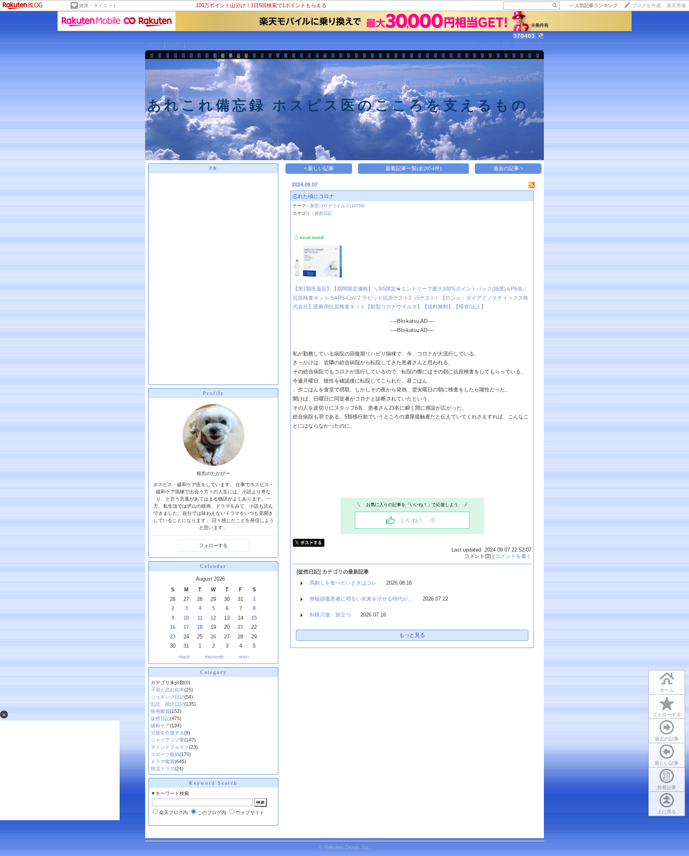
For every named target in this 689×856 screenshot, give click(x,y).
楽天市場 (676, 5)
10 (186, 618)
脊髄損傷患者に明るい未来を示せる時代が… (361, 599)
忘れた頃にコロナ (313, 196)
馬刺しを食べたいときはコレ (343, 583)
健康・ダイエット (98, 5)
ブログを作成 (646, 5)
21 (240, 627)
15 (254, 618)
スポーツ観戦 (165, 754)
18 (200, 627)
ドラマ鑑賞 (163, 761)
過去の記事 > (508, 168)
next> (243, 656)
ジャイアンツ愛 (167, 740)
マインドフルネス (170, 747)
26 (213, 637)
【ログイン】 (528, 44)
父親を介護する (167, 733)
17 (186, 627)
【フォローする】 (490, 44)
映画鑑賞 (160, 711)
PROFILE (198, 45)
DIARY (175, 45)
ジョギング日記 (167, 697)
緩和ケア (160, 725)
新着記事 (666, 787)
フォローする (666, 714)
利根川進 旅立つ (330, 615)
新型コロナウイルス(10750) (337, 205)
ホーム (666, 690)
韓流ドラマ (163, 769)
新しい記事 (667, 763)
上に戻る (666, 812)
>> (593, 5)
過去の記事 (667, 739)
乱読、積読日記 (167, 704)
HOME (154, 45)
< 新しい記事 (319, 168)
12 (213, 618)
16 (172, 627)
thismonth (214, 656)
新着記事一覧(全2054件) (413, 168)
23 (172, 637)
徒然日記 (160, 718)
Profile (213, 393)
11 (200, 618)
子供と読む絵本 (167, 690)
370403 (524, 36)
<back (184, 656)
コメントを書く (513, 556)
